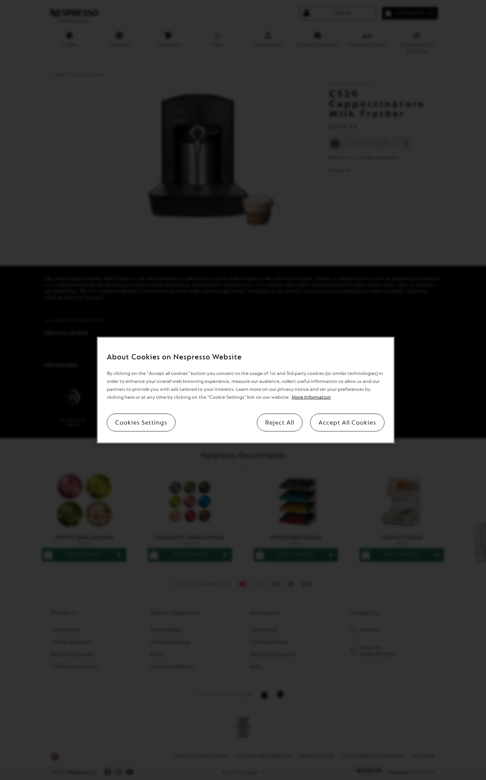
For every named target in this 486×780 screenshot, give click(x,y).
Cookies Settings (141, 423)
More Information (311, 397)
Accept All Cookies (347, 423)
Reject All (279, 423)
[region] (245, 390)
